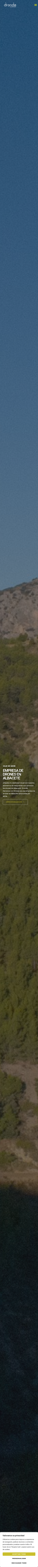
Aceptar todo (19, 1554)
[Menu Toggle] (35, 5)
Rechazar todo (19, 1563)
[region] (19, 1549)
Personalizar (19, 1558)
